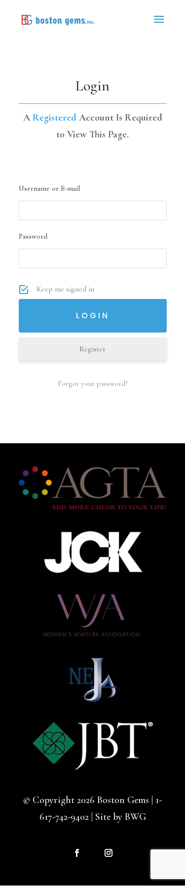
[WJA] (93, 641)
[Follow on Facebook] (77, 853)
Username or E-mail (49, 188)
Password (33, 236)
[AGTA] (93, 513)
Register (92, 348)
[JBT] (93, 768)
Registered (54, 118)
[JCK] (93, 577)
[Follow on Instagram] (108, 853)
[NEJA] (93, 705)
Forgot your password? (93, 383)
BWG (135, 817)
